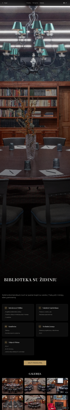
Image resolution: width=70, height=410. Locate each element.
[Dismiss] (68, 408)
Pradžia (28, 3)
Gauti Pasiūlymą (35, 363)
